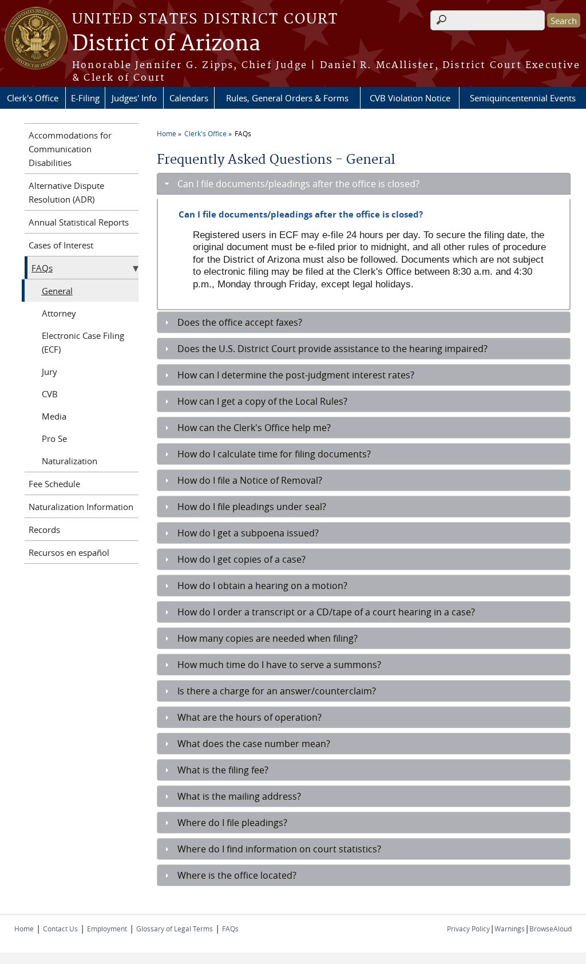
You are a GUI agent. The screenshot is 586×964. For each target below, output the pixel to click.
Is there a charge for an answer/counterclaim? (276, 691)
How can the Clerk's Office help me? (254, 427)
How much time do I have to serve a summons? (279, 664)
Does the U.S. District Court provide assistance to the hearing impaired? (332, 348)
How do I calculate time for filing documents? (274, 454)
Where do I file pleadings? (232, 822)
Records (44, 529)
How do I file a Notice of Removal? (249, 480)
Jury (49, 371)
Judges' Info (134, 98)
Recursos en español (69, 552)
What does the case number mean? (253, 743)
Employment (107, 928)
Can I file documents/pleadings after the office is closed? (298, 183)
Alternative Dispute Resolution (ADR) (66, 192)
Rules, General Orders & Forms (287, 98)
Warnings (509, 928)
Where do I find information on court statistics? (279, 849)
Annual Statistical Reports (79, 222)
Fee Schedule (54, 483)
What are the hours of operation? (249, 717)
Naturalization (69, 461)
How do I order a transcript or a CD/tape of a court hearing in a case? (326, 612)
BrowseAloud (550, 928)
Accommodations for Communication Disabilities (70, 148)
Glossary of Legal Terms (174, 928)
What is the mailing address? (239, 796)
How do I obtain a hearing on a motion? (262, 585)
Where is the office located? (236, 875)
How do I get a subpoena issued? (248, 533)
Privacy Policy (468, 928)
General (57, 291)
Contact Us (60, 928)
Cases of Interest (61, 245)
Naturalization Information (81, 506)
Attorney (59, 313)
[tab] (364, 184)
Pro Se (54, 438)
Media (54, 416)
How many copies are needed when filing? (267, 638)
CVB (50, 394)
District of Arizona (166, 44)
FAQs (243, 133)
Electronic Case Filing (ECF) (83, 342)
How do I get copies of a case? (241, 559)
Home (166, 133)
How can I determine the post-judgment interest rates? (295, 375)
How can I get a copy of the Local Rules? (262, 401)
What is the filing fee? (222, 770)
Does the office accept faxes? (239, 322)
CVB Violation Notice (410, 98)
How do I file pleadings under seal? (251, 506)
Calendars (188, 98)
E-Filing (85, 98)
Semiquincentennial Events (523, 98)
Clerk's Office (32, 98)
